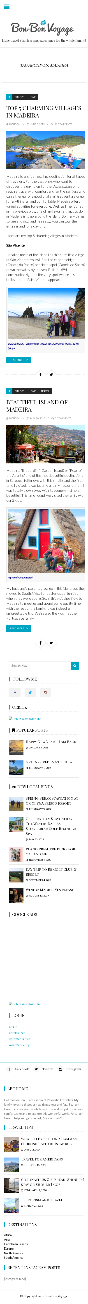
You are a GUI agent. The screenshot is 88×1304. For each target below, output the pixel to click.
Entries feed (17, 1033)
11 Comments (63, 124)
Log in (13, 1026)
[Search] (75, 666)
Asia (7, 1239)
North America (13, 1253)
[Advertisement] (45, 960)
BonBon (15, 124)
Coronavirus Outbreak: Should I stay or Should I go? (52, 1182)
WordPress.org (19, 1045)
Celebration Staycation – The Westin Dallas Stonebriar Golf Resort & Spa (51, 826)
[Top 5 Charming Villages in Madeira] (46, 150)
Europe (19, 97)
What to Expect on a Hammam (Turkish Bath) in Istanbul (49, 1141)
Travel (45, 391)
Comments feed (19, 1039)
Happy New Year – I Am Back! (51, 741)
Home (32, 97)
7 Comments (63, 418)
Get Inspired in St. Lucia (49, 762)
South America (13, 1257)
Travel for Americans (42, 1159)
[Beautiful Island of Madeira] (46, 444)
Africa (8, 1235)
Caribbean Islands (16, 1244)
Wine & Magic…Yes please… (51, 889)
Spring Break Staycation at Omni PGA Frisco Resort (52, 800)
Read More (17, 359)
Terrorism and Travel (42, 1199)
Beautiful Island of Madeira (36, 405)
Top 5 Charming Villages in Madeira (43, 111)
